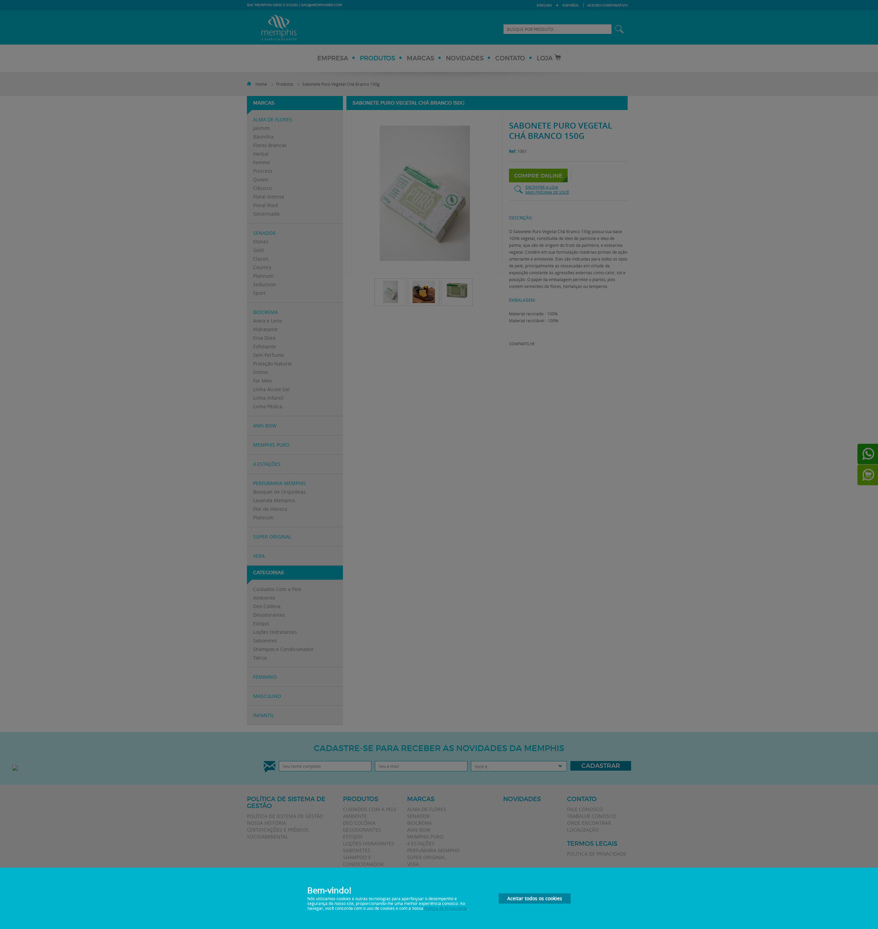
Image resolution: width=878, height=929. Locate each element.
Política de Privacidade (445, 908)
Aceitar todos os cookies (534, 898)
